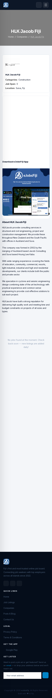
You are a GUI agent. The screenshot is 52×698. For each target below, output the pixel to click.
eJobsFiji (25, 690)
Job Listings (9, 602)
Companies (22, 37)
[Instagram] (19, 583)
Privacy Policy (10, 632)
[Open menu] (46, 5)
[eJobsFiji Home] (5, 4)
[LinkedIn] (12, 583)
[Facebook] (6, 583)
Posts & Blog (9, 613)
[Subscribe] (45, 675)
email (8, 665)
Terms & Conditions (12, 637)
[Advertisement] (26, 125)
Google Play (12, 650)
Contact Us (8, 619)
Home (11, 37)
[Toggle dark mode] (39, 5)
